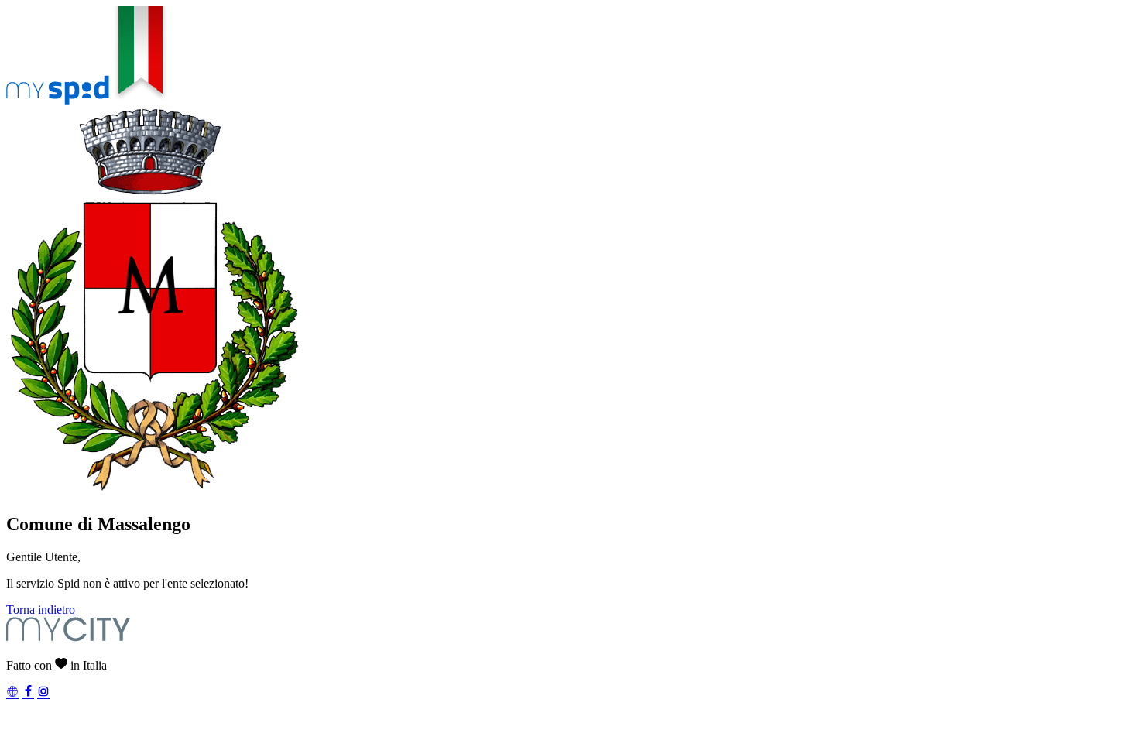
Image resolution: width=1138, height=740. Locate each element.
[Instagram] (43, 693)
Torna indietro (40, 609)
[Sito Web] (12, 693)
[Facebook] (28, 693)
